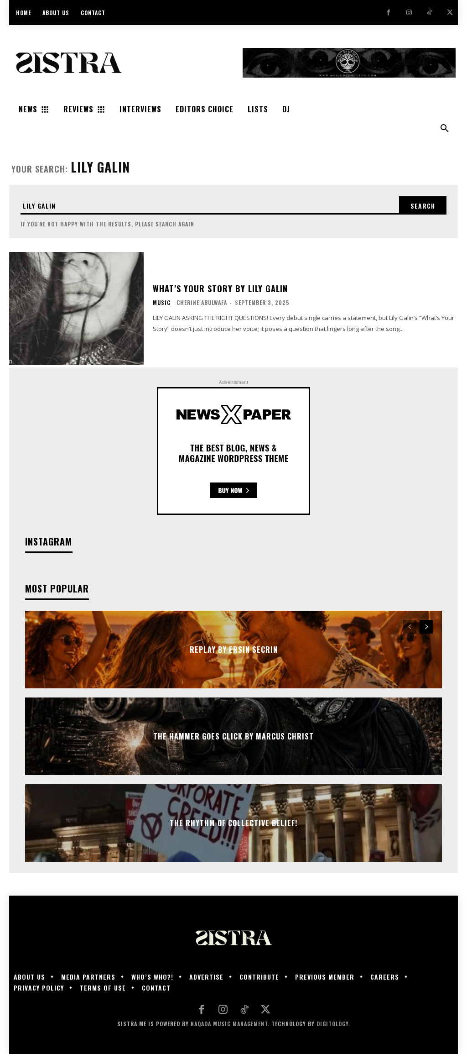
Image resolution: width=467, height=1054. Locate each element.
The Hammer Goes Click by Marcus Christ (233, 736)
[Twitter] (450, 13)
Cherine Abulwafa (201, 302)
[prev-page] (409, 627)
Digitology (332, 1024)
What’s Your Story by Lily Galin (220, 288)
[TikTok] (429, 13)
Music (162, 302)
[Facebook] (388, 13)
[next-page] (426, 627)
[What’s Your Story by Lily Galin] (76, 308)
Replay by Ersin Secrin (234, 649)
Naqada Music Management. (230, 1024)
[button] (445, 129)
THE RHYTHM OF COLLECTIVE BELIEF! (233, 823)
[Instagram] (409, 13)
